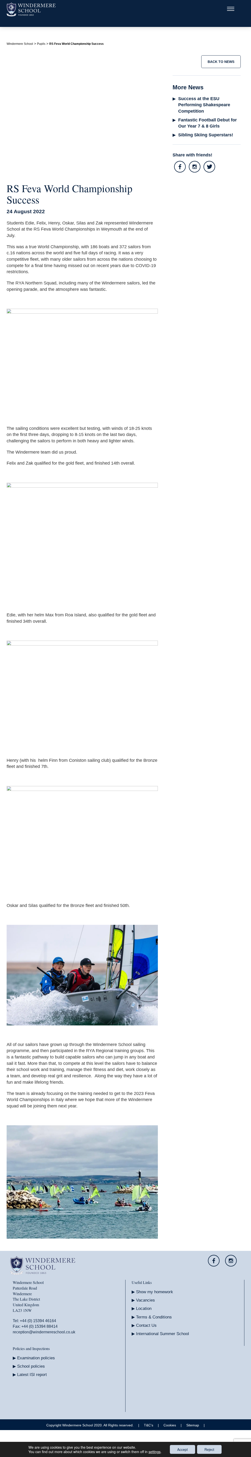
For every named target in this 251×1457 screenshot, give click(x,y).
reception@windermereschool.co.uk (44, 1332)
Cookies (169, 1425)
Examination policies (36, 1358)
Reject (209, 1449)
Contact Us (146, 1325)
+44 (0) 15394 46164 (38, 1321)
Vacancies (145, 1300)
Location (143, 1308)
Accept (182, 1449)
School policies (31, 1366)
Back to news (221, 62)
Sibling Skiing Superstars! (205, 134)
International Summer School (162, 1333)
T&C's (148, 1425)
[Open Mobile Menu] (230, 9)
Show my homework (154, 1292)
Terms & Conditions (154, 1317)
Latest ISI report (32, 1374)
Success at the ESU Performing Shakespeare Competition (204, 105)
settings (155, 1451)
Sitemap (192, 1425)
